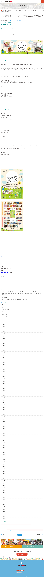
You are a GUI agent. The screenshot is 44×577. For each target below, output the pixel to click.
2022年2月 (3, 416)
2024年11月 (3, 359)
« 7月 (10, 530)
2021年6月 (3, 430)
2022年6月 (3, 409)
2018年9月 (3, 483)
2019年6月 (3, 468)
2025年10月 (3, 340)
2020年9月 (3, 445)
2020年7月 (3, 449)
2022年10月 (3, 402)
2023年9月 (3, 383)
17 (4, 527)
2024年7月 (3, 366)
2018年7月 (3, 487)
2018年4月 (3, 492)
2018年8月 (3, 485)
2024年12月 (3, 357)
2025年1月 (3, 355)
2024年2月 (3, 374)
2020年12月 (3, 440)
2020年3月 (3, 452)
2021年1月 (3, 438)
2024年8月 (3, 364)
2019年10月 (3, 461)
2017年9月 (3, 497)
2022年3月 (3, 414)
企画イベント (4, 307)
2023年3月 (3, 393)
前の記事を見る (4, 534)
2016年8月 (3, 516)
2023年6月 (3, 388)
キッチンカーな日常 (5, 316)
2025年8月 (3, 343)
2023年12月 (3, 378)
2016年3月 (3, 518)
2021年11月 (3, 421)
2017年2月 (3, 506)
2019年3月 (3, 473)
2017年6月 (3, 499)
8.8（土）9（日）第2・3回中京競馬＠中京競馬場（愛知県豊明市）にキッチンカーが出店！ (15, 299)
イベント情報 (5, 10)
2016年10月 (3, 513)
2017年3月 (3, 504)
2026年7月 (3, 324)
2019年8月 (3, 464)
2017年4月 (3, 502)
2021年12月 (3, 419)
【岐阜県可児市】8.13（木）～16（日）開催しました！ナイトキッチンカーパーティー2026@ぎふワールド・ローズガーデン (20, 297)
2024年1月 (3, 376)
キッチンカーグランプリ (16, 20)
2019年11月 (3, 459)
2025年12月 (3, 336)
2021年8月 (3, 426)
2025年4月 (3, 350)
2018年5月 (3, 490)
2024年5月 (3, 369)
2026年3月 (3, 331)
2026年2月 (3, 333)
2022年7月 (3, 407)
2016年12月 (3, 509)
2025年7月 (3, 345)
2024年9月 (3, 362)
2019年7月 (3, 466)
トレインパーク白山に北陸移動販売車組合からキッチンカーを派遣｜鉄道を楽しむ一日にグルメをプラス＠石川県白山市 (19, 291)
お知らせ (21, 20)
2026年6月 (3, 326)
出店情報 (3, 304)
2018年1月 (3, 494)
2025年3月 (3, 352)
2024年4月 (3, 371)
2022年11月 (3, 400)
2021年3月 (3, 435)
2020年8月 (3, 447)
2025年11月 (3, 338)
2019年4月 (3, 471)
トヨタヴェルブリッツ (5, 314)
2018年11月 (3, 480)
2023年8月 (3, 385)
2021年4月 (3, 433)
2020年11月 (3, 442)
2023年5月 (3, 390)
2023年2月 (3, 395)
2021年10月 (3, 423)
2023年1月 (3, 397)
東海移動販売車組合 (4, 272)
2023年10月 (3, 381)
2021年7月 (3, 428)
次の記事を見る (39, 534)
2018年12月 (3, 478)
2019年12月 (3, 457)
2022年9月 (3, 404)
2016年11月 (3, 511)
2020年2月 (3, 454)
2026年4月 (3, 329)
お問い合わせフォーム (22, 554)
